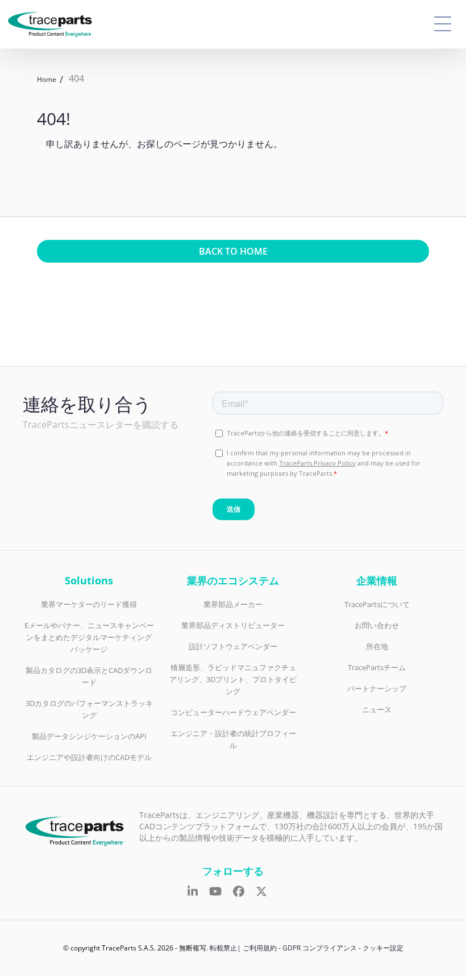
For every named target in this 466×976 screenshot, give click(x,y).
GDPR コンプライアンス (319, 948)
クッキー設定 (383, 948)
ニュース (377, 709)
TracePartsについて (377, 604)
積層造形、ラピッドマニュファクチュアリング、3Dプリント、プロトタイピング (233, 679)
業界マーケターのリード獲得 (89, 604)
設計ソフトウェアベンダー (233, 646)
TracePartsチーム (377, 667)
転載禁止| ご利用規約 (243, 948)
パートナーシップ (376, 688)
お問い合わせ (377, 625)
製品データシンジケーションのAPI (89, 736)
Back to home (233, 251)
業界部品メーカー (233, 604)
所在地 (377, 646)
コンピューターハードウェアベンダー (233, 712)
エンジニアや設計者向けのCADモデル (89, 757)
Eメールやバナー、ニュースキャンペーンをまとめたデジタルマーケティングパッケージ (89, 637)
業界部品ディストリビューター (233, 625)
